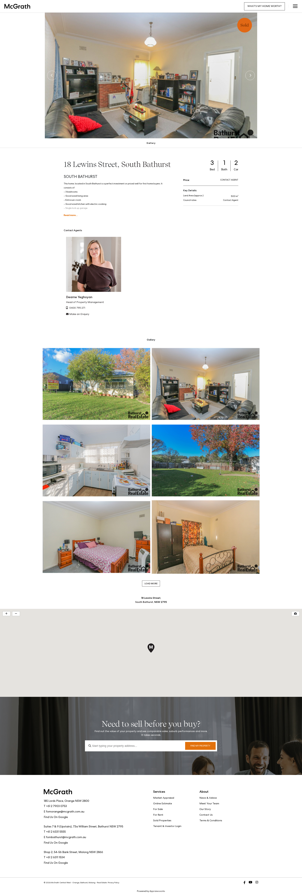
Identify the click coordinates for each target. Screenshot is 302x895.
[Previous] (52, 75)
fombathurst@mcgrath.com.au (66, 837)
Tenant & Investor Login (167, 826)
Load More (151, 583)
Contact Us (206, 815)
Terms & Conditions (210, 821)
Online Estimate (162, 804)
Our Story (205, 809)
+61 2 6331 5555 (56, 832)
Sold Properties (162, 821)
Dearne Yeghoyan (79, 297)
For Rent (158, 815)
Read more (70, 215)
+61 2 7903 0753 (56, 806)
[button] (295, 6)
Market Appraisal (163, 798)
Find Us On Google (56, 817)
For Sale (158, 809)
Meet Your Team (209, 804)
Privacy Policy (113, 883)
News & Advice (208, 798)
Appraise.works (157, 891)
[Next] (250, 75)
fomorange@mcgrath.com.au (65, 811)
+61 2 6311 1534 (55, 857)
